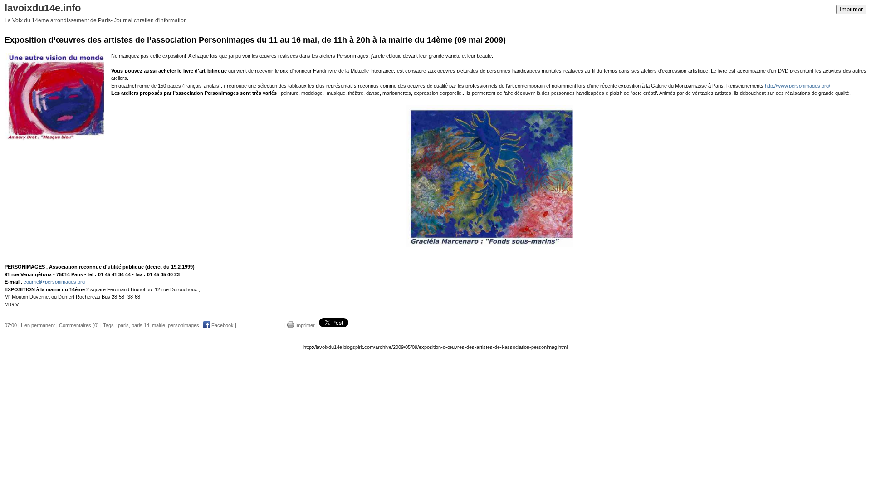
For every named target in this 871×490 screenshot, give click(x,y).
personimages (183, 325)
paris (123, 325)
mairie (158, 325)
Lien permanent (38, 325)
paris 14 (140, 325)
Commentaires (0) (79, 325)
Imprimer (851, 9)
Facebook (222, 325)
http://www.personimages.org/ (797, 85)
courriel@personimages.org (54, 281)
